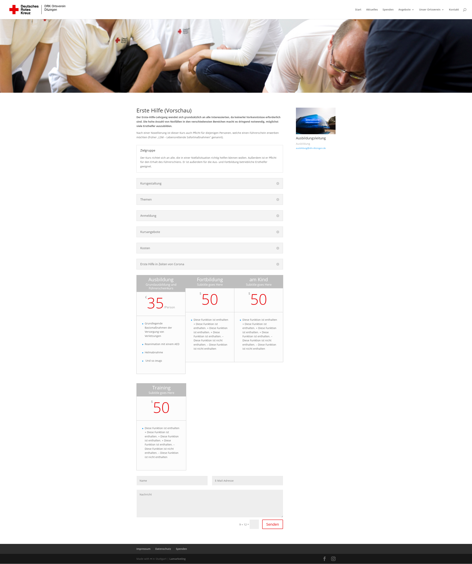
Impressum (143, 549)
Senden (272, 524)
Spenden (388, 9)
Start (358, 9)
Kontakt (454, 9)
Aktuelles (372, 9)
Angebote (404, 9)
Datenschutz (163, 549)
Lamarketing (177, 558)
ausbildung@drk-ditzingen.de (311, 148)
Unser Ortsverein (429, 9)
